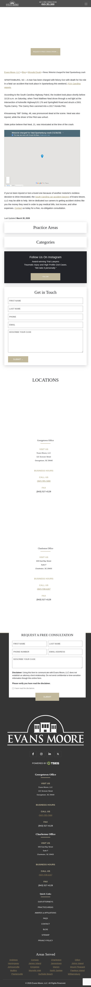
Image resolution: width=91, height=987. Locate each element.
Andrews (13, 960)
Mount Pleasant (77, 967)
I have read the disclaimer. (24, 688)
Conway (35, 960)
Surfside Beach (45, 974)
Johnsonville (13, 967)
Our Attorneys (45, 902)
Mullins (13, 970)
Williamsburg (74, 974)
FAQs (45, 918)
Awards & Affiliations (45, 913)
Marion (56, 967)
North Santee (56, 970)
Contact (18, 208)
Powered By (39, 763)
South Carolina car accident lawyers (52, 197)
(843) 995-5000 (47, 4)
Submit (17, 359)
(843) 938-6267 (43, 589)
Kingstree (34, 967)
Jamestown (56, 963)
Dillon (77, 960)
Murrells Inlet (35, 970)
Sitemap (45, 935)
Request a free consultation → (45, 52)
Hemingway (13, 963)
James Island (35, 963)
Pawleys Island (77, 970)
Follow (45, 276)
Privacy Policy (45, 940)
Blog (45, 929)
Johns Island (78, 963)
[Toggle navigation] (86, 4)
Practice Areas (45, 907)
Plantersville (17, 974)
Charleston (56, 960)
